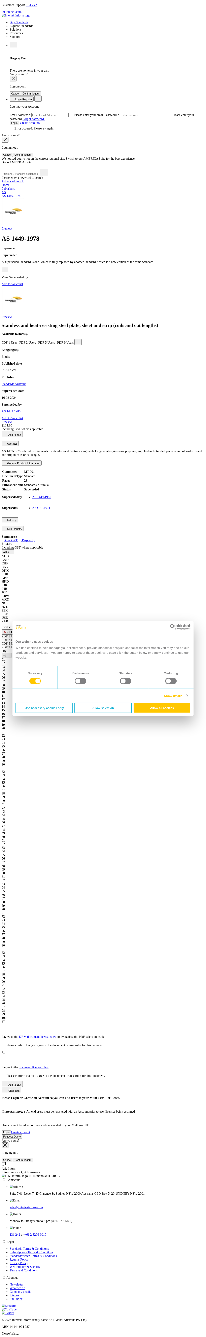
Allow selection (103, 708)
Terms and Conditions (24, 1270)
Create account (20, 1132)
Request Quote (12, 1136)
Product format (11, 627)
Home (5, 185)
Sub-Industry (14, 528)
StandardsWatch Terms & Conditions (33, 1256)
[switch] (80, 681)
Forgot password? (34, 119)
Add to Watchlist (12, 284)
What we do (17, 1288)
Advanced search (13, 181)
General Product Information (23, 463)
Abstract (11, 443)
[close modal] (13, 78)
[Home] (16, 15)
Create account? (29, 122)
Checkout (14, 1090)
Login (14, 122)
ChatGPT (11, 540)
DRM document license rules (38, 1036)
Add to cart (14, 434)
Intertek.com (14, 11)
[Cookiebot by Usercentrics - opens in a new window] (173, 627)
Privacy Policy (19, 1263)
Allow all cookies (162, 708)
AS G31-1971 (41, 508)
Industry (11, 520)
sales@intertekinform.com (26, 1207)
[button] (8, 551)
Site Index (16, 1299)
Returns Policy (19, 1259)
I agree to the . (25, 1067)
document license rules (33, 1067)
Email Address (57, 115)
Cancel (15, 93)
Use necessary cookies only (44, 708)
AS (4, 192)
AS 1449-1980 (11, 411)
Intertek (14, 1295)
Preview (7, 228)
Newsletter (16, 1284)
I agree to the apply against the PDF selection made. (53, 1036)
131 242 (31, 5)
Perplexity (28, 540)
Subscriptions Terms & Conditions (31, 1252)
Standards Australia (14, 384)
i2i (3, 11)
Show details (173, 695)
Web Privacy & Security (25, 1266)
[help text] (5, 269)
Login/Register (23, 99)
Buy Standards (19, 22)
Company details (20, 1291)
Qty (4, 651)
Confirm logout (31, 93)
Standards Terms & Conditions (29, 1248)
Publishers (8, 188)
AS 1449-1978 (11, 195)
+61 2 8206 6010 (35, 1234)
